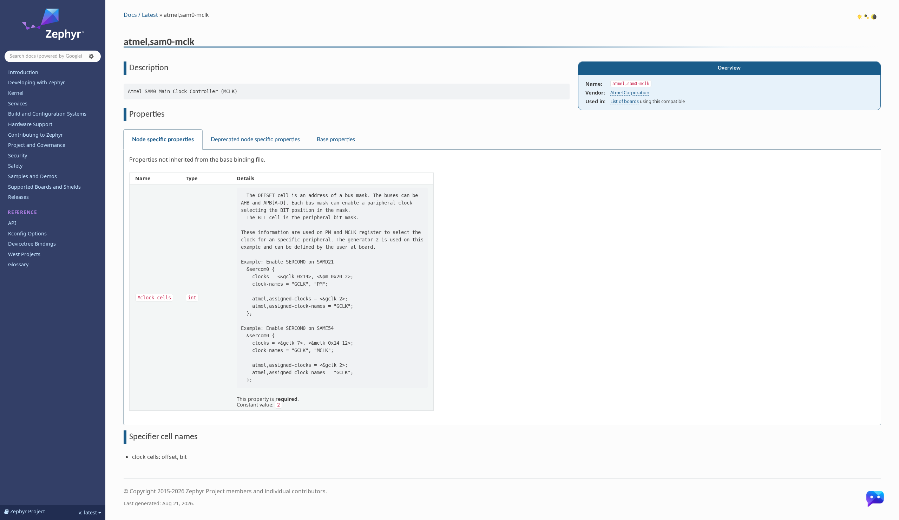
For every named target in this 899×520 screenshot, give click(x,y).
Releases (18, 197)
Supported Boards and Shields (44, 186)
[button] (91, 56)
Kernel (16, 93)
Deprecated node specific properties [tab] (255, 139)
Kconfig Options (27, 233)
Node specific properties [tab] (163, 139)
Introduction (23, 72)
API (12, 223)
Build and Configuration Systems (47, 113)
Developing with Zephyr (36, 82)
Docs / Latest (141, 15)
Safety (15, 165)
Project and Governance (36, 145)
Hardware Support (30, 124)
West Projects (24, 254)
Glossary (18, 264)
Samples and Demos (32, 176)
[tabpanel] (502, 287)
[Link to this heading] (199, 43)
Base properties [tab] (336, 139)
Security (17, 155)
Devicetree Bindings (32, 243)
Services (17, 103)
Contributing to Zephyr (35, 134)
